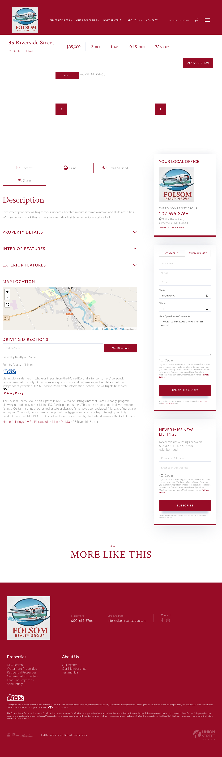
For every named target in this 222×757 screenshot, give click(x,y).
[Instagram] (168, 620)
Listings (19, 421)
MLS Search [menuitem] (15, 665)
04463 (65, 421)
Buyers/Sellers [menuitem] (60, 20)
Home (7, 421)
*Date (162, 290)
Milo (55, 421)
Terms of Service (168, 403)
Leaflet (96, 328)
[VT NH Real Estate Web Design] (204, 735)
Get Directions (120, 348)
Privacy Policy (13, 393)
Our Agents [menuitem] (70, 665)
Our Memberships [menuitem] (74, 668)
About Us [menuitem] (133, 20)
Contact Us (165, 227)
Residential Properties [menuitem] (21, 672)
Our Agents (178, 227)
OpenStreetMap (114, 328)
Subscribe (185, 505)
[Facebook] (162, 620)
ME (29, 421)
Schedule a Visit (198, 253)
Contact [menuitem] (152, 20)
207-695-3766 (173, 213)
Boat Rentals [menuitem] (112, 20)
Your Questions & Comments (174, 316)
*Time (162, 303)
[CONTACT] (198, 63)
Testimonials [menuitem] (70, 672)
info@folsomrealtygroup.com (127, 620)
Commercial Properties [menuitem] (22, 676)
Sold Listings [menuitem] (15, 684)
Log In (185, 20)
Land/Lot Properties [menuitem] (20, 680)
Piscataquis (41, 421)
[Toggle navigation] (207, 20)
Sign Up (173, 20)
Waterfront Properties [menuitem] (22, 668)
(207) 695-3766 (82, 620)
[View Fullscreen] (7, 304)
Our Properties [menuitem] (86, 20)
